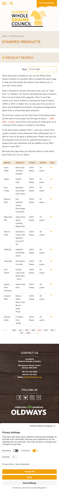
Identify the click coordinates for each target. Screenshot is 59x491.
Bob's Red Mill (8, 218)
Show (24, 69)
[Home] (29, 19)
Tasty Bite (8, 261)
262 (26, 330)
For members (46, 3)
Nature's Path (7, 200)
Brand (7, 163)
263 (33, 330)
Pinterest (38, 397)
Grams (43, 163)
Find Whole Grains (16, 36)
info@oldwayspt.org (32, 377)
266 (52, 330)
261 (20, 330)
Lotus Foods (6, 169)
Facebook (19, 397)
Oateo (6, 179)
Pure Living (6, 189)
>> (38, 333)
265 (46, 330)
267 (21, 333)
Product (20, 163)
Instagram (32, 397)
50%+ (52, 163)
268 (28, 333)
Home (4, 36)
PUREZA (7, 249)
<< (4, 330)
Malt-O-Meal (7, 233)
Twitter (25, 397)
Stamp (32, 163)
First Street (6, 271)
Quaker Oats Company (8, 287)
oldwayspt (29, 411)
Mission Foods (7, 318)
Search (11, 3)
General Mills (7, 297)
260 (14, 330)
